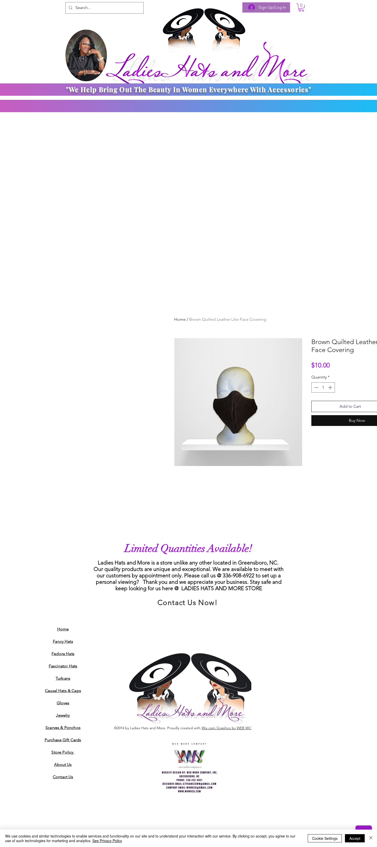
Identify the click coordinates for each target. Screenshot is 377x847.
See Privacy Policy (107, 840)
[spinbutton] (323, 387)
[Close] (371, 838)
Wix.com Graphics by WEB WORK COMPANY (238, 728)
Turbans (63, 678)
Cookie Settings (325, 838)
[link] (301, 7)
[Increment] (330, 387)
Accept (354, 838)
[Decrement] (315, 387)
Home (180, 319)
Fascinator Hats (63, 666)
